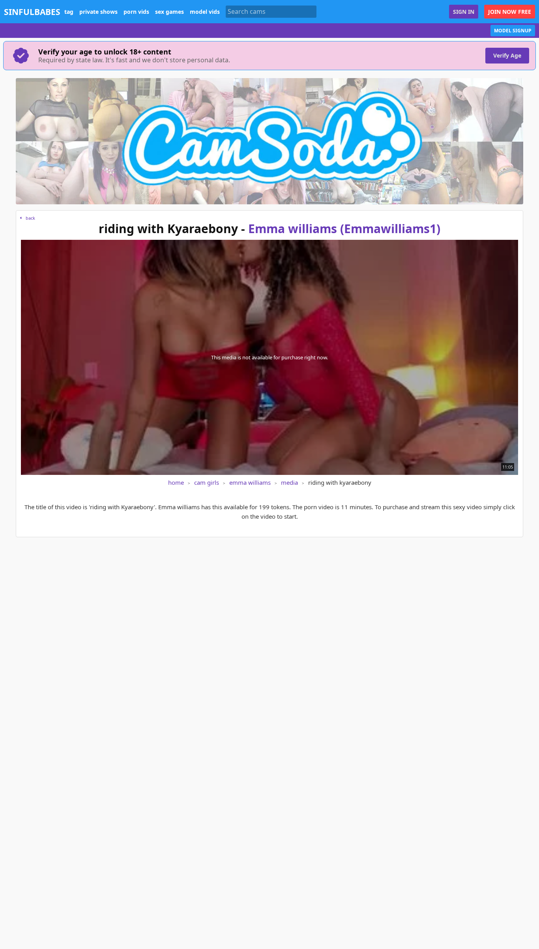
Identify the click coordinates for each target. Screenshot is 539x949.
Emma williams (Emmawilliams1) (344, 228)
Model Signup (513, 30)
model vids (205, 11)
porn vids (136, 11)
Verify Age (507, 55)
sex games (169, 11)
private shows (98, 11)
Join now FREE (509, 11)
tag (68, 11)
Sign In (463, 11)
